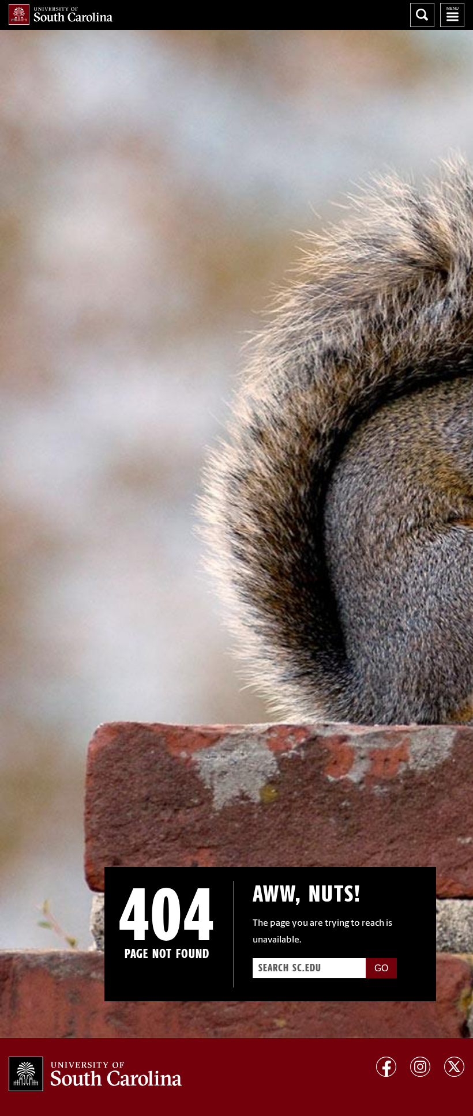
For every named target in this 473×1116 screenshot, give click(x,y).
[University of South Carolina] (95, 1074)
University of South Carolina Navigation (452, 15)
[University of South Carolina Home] (60, 14)
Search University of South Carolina (422, 15)
